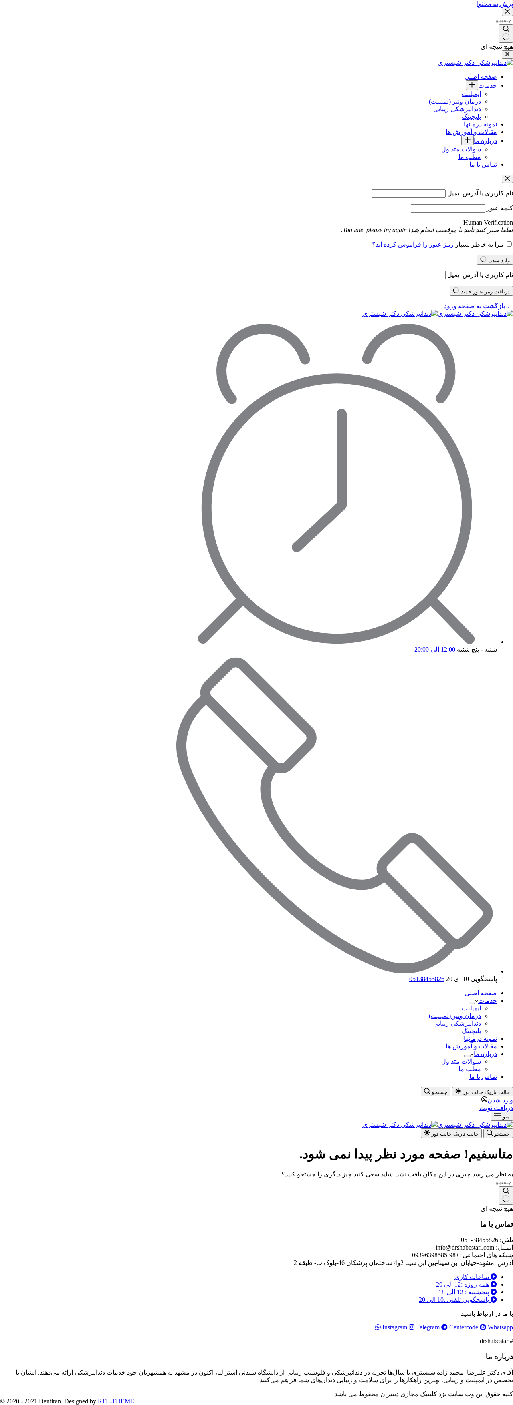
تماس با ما (483, 1076)
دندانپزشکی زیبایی (457, 1023)
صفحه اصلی (481, 993)
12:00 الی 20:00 (434, 649)
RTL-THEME (116, 1401)
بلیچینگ (471, 1031)
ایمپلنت (471, 1008)
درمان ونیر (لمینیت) (455, 1015)
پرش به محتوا (495, 3)
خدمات (487, 1000)
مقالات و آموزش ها (471, 1046)
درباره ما (485, 1053)
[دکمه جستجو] (506, 1195)
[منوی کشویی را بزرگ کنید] (472, 1003)
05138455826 (426, 978)
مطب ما (469, 1069)
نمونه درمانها (480, 1038)
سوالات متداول (461, 1061)
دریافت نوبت (496, 1107)
